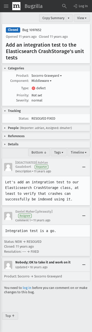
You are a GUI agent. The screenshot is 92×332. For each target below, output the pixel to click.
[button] (80, 6)
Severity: (22, 100)
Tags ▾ (58, 152)
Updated (21, 267)
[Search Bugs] (64, 6)
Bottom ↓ (39, 152)
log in (27, 288)
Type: (25, 88)
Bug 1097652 (31, 30)
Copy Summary (53, 18)
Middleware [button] (41, 81)
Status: (24, 118)
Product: (22, 76)
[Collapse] (84, 167)
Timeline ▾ (79, 152)
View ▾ (82, 18)
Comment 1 (23, 220)
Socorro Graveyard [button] (46, 76)
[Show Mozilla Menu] (16, 6)
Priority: (23, 95)
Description (23, 171)
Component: (19, 81)
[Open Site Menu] (6, 6)
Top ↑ (10, 316)
